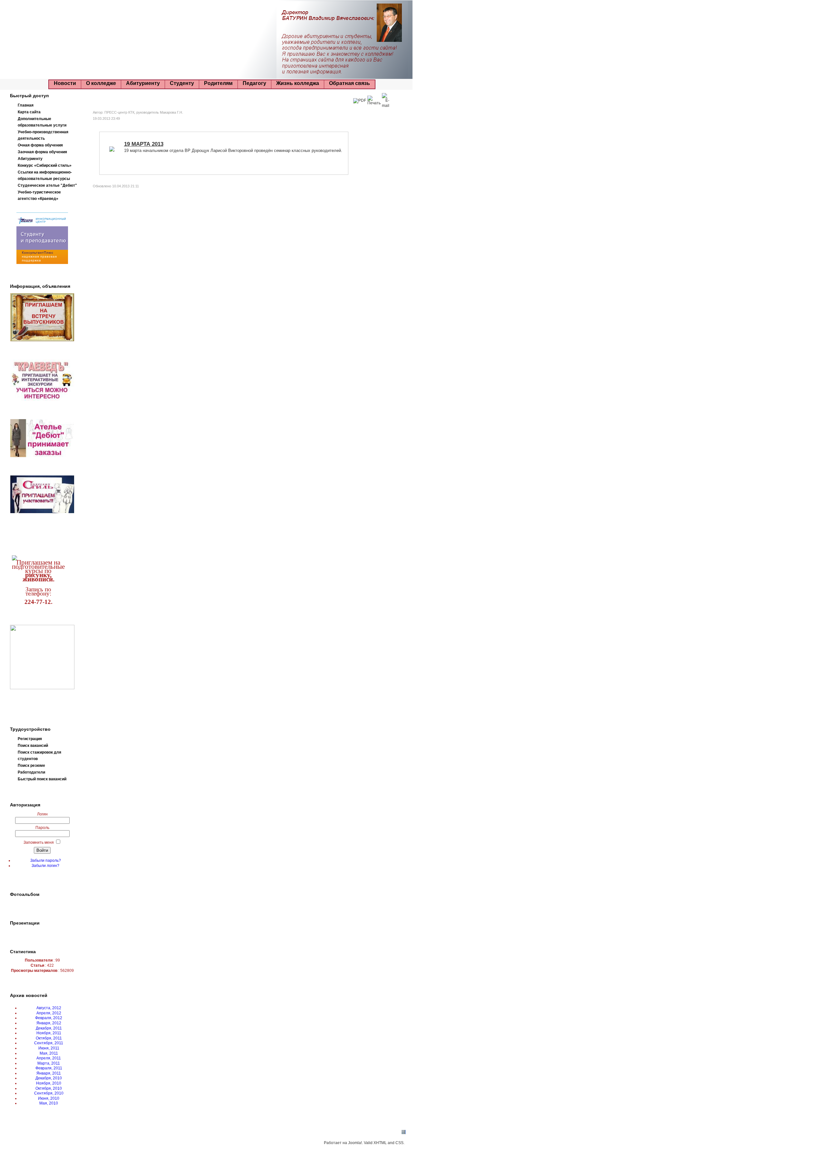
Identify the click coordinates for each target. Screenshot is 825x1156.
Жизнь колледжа (297, 83)
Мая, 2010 (48, 1103)
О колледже (101, 83)
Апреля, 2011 (48, 1058)
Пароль (42, 827)
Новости (65, 83)
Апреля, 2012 (48, 1013)
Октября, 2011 (49, 1038)
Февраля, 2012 (48, 1018)
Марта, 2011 (48, 1063)
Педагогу (254, 83)
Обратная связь (349, 83)
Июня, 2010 (48, 1098)
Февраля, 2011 (48, 1068)
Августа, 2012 (48, 1008)
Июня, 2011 (48, 1048)
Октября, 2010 (48, 1088)
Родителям (218, 83)
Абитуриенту (143, 83)
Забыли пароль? (45, 860)
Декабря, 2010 (48, 1078)
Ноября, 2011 (48, 1033)
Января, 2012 (48, 1023)
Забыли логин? (45, 865)
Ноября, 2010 (48, 1083)
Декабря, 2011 (49, 1028)
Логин (42, 814)
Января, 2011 (48, 1073)
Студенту (182, 83)
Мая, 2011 (49, 1053)
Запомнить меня (39, 842)
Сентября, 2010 (48, 1093)
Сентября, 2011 (48, 1043)
